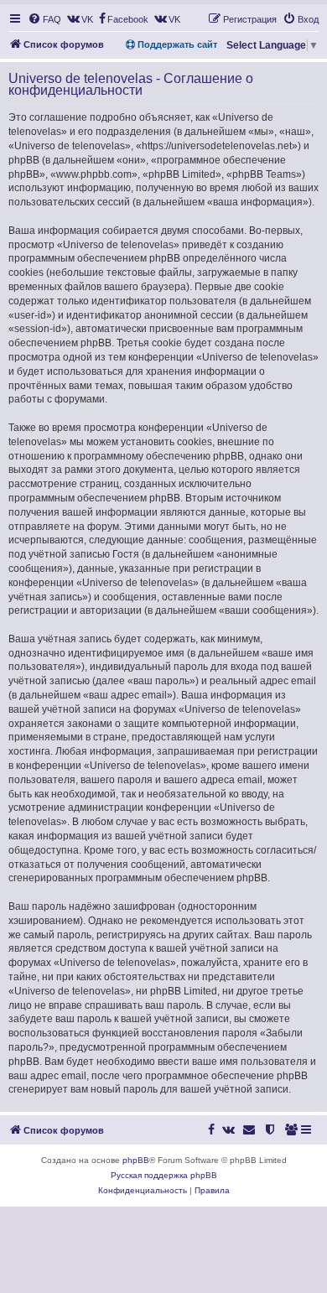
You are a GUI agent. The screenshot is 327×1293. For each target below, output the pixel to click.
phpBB (135, 1160)
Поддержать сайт (176, 44)
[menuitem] (44, 19)
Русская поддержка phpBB (164, 1175)
